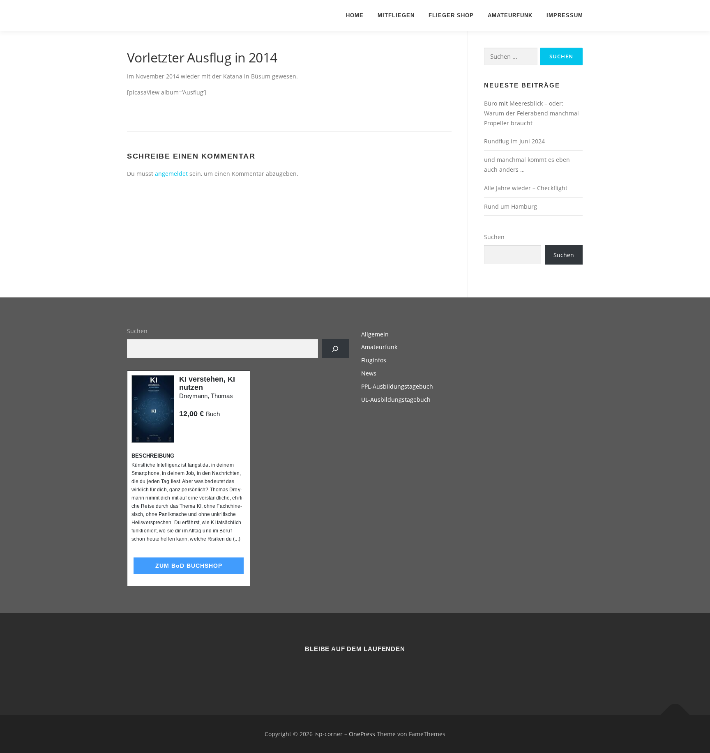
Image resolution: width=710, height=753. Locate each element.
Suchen (494, 237)
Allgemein (375, 334)
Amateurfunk (510, 15)
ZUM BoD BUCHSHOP (188, 565)
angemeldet (171, 173)
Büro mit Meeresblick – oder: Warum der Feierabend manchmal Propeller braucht (531, 113)
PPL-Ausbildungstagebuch (397, 386)
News (368, 373)
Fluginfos (373, 360)
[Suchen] (335, 348)
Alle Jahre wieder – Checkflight (525, 188)
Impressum (564, 15)
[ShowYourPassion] (345, 671)
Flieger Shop (451, 15)
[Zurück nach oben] (675, 714)
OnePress (362, 734)
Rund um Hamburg (510, 206)
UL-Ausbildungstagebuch (396, 399)
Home (355, 15)
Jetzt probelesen (201, 429)
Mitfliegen (396, 15)
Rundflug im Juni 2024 (514, 141)
